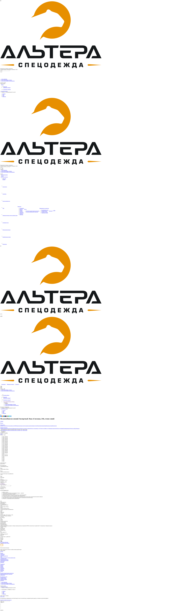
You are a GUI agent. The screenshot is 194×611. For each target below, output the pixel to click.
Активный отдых (34, 425)
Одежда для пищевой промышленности (63, 428)
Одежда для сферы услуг (44, 428)
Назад (6, 402)
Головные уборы (3, 428)
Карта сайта (2, 596)
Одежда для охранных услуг (35, 428)
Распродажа (55, 425)
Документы (2, 568)
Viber (3, 94)
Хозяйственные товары (49, 425)
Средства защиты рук (10, 425)
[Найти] (1, 71)
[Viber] (6, 416)
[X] (5, 416)
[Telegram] (11, 416)
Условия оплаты (3, 577)
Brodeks (1, 425)
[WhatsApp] (8, 416)
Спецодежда (2, 554)
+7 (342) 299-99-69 (4, 79)
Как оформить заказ (3, 576)
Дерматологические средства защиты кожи (23, 425)
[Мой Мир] (3, 416)
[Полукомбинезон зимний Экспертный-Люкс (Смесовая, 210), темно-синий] (13, 430)
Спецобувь (5, 425)
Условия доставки (3, 578)
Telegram (3, 93)
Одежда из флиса (73, 428)
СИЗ (15, 425)
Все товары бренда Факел (4, 543)
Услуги (1, 571)
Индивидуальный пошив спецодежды (7, 573)
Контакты (2, 567)
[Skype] (9, 416)
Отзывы (1, 566)
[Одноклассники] (2, 416)
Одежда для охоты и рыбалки (25, 428)
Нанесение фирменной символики (6, 574)
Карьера (1, 565)
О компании (2, 564)
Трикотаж (77, 428)
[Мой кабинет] (0, 315)
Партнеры (2, 570)
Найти (2, 602)
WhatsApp (4, 96)
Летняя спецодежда (9, 428)
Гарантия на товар (3, 579)
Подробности (2, 483)
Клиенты (2, 569)
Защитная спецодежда (52, 428)
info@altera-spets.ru (4, 91)
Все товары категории (4, 542)
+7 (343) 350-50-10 (7, 172)
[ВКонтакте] (1, 416)
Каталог (1, 551)
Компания (2, 562)
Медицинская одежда (16, 428)
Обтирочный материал (41, 425)
